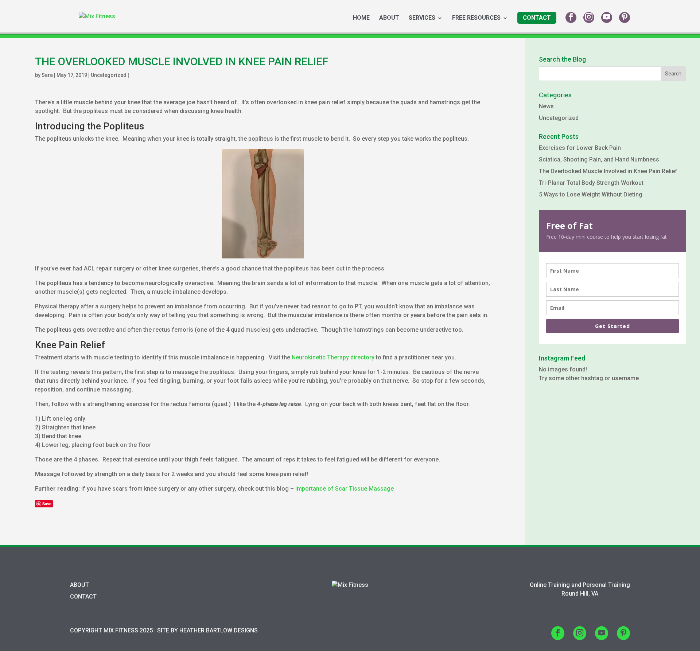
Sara (47, 75)
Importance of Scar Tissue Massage (344, 488)
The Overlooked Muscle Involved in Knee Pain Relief (608, 171)
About (389, 18)
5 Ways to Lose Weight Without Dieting (590, 194)
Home (361, 18)
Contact (537, 17)
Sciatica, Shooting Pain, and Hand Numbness (599, 159)
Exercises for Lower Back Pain (580, 147)
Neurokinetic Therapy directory (333, 357)
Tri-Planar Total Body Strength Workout (591, 182)
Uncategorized (109, 75)
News (546, 106)
